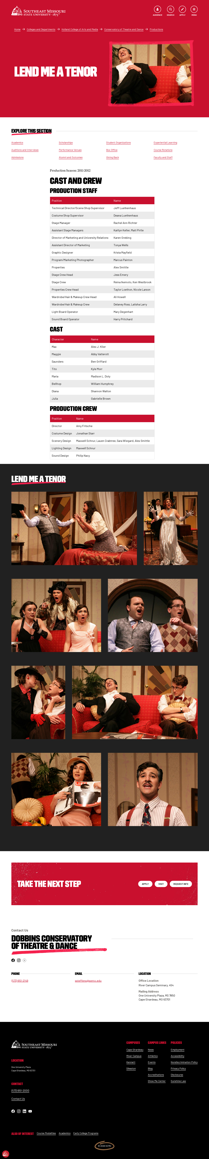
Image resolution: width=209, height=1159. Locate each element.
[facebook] (13, 960)
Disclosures (177, 1074)
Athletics (153, 1055)
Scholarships (66, 142)
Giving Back (112, 157)
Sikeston (131, 1068)
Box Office (111, 149)
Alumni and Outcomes (71, 157)
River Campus (133, 1055)
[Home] (38, 11)
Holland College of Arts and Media (80, 29)
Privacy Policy (178, 1068)
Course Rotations (163, 149)
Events (152, 1062)
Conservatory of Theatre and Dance (123, 29)
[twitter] (24, 960)
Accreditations (156, 1074)
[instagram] (18, 960)
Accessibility (177, 1055)
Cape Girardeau (134, 1049)
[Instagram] (18, 1111)
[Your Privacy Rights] (5, 1154)
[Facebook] (13, 1111)
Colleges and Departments (41, 29)
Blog (150, 1068)
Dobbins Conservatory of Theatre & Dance (51, 942)
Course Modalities (46, 1133)
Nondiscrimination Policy (184, 1062)
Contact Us (18, 1098)
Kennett (130, 1062)
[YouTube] (30, 1111)
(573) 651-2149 (19, 980)
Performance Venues (70, 149)
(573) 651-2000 (20, 1090)
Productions (156, 29)
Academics (17, 142)
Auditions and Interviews (25, 149)
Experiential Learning (165, 142)
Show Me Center (157, 1080)
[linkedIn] (24, 1111)
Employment (177, 1049)
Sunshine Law (178, 1080)
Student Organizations (118, 142)
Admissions (17, 157)
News (151, 1049)
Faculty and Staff (163, 157)
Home (17, 29)
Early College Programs (85, 1133)
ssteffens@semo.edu (88, 980)
